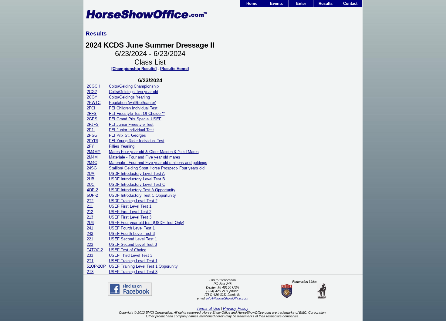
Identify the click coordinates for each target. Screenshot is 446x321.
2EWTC (93, 102)
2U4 (90, 222)
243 (90, 233)
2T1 (90, 261)
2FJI (91, 130)
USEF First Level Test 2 (130, 211)
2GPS (92, 119)
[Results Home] (174, 68)
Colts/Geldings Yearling (129, 97)
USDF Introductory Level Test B (137, 179)
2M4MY (93, 151)
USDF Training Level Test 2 (133, 201)
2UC (90, 184)
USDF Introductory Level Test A (137, 173)
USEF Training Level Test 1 (133, 261)
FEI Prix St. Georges (127, 135)
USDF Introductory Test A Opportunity (142, 190)
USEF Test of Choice (127, 250)
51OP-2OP (96, 266)
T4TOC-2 (95, 250)
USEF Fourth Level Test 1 (132, 228)
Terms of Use (208, 308)
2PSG (92, 135)
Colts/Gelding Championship (134, 86)
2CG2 (92, 91)
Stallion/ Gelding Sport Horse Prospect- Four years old (156, 168)
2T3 (90, 271)
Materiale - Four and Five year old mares (144, 157)
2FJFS (93, 124)
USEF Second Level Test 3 (133, 244)
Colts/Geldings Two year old (133, 91)
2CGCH (93, 86)
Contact (350, 3)
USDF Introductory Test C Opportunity (142, 195)
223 (90, 244)
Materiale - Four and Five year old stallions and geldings (158, 162)
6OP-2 (92, 195)
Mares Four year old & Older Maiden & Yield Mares (154, 151)
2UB (90, 179)
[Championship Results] (134, 68)
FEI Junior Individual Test (131, 130)
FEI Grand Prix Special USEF (135, 119)
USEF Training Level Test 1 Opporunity (143, 266)
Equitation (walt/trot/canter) (132, 102)
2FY (90, 146)
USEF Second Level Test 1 (133, 239)
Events (276, 3)
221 (90, 239)
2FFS (91, 113)
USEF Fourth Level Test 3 (132, 233)
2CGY (92, 97)
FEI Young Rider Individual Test (136, 141)
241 (90, 228)
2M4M (92, 157)
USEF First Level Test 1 (130, 206)
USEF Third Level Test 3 (130, 255)
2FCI (91, 108)
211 (90, 206)
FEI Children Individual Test (133, 108)
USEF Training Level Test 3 (133, 271)
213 (90, 217)
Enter (301, 3)
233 (90, 255)
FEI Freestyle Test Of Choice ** (137, 113)
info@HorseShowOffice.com (227, 298)
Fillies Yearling (121, 146)
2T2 (90, 201)
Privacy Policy (235, 308)
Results (326, 3)
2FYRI (92, 141)
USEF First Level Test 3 (130, 217)
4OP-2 (92, 190)
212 (90, 211)
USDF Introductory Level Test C (137, 184)
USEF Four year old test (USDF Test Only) (146, 222)
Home (251, 3)
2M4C (92, 162)
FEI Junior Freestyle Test (131, 124)
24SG (92, 168)
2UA (90, 173)
